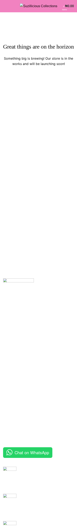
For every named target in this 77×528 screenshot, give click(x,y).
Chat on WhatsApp (32, 452)
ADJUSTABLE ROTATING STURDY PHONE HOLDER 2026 (46, 498)
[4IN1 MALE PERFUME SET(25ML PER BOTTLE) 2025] (9, 477)
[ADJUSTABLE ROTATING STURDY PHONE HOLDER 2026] (9, 504)
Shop (7, 424)
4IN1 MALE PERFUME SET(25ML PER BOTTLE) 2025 (45, 471)
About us (9, 417)
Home (7, 409)
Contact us (11, 432)
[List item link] (38, 369)
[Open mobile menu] (4, 6)
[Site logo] (38, 6)
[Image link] (18, 293)
